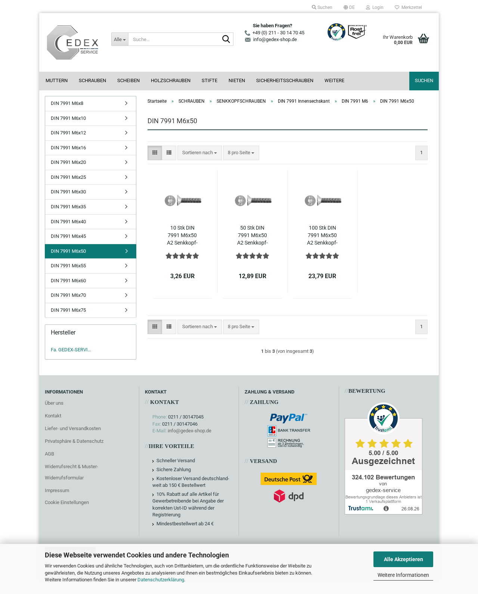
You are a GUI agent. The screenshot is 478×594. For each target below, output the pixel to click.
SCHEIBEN (128, 80)
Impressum (57, 490)
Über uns (54, 403)
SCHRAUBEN (92, 80)
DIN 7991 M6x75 (68, 310)
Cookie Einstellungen (67, 502)
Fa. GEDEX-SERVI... (71, 349)
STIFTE (209, 80)
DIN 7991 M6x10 (68, 118)
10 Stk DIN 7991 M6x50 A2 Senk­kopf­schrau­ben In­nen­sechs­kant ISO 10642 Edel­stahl (182, 235)
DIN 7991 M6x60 (68, 280)
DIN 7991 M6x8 (67, 103)
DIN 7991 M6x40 (68, 221)
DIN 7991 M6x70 (68, 295)
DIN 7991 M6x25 (68, 177)
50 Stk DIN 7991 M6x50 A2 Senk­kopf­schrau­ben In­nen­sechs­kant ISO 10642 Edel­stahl (252, 235)
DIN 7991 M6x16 (68, 147)
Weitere (334, 80)
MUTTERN (57, 80)
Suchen (424, 80)
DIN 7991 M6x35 (68, 206)
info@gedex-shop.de (189, 430)
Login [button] (377, 7)
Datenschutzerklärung (160, 579)
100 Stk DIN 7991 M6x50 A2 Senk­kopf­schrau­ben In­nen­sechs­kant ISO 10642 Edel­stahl (322, 235)
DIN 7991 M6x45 (68, 236)
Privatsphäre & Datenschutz (74, 441)
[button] (349, 7)
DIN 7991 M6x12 (68, 133)
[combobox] (199, 153)
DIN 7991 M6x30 (68, 192)
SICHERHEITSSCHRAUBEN (284, 80)
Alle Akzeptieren (403, 559)
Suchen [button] (324, 7)
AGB (49, 454)
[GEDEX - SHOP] (72, 42)
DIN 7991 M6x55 (68, 265)
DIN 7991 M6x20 (68, 162)
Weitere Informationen (403, 575)
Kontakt (53, 416)
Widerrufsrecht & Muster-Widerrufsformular (71, 472)
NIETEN (237, 80)
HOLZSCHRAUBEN (170, 80)
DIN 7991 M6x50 (68, 251)
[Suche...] (226, 39)
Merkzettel (410, 7)
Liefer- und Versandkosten (73, 428)
